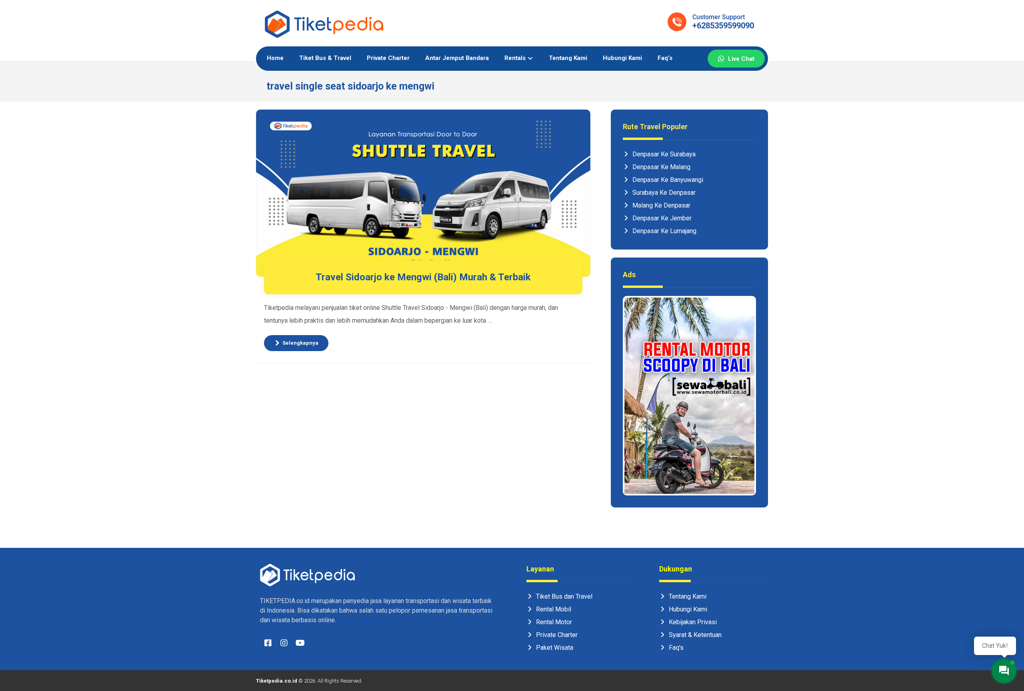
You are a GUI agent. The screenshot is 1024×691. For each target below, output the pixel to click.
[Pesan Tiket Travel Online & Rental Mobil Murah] (324, 24)
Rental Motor (554, 622)
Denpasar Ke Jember (662, 218)
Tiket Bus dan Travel (564, 596)
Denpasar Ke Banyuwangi (667, 180)
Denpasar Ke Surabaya (664, 154)
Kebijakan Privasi (693, 622)
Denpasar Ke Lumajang (664, 231)
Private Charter (557, 635)
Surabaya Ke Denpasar (664, 192)
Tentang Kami (687, 596)
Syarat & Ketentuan (695, 635)
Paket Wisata (554, 647)
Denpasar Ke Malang (661, 167)
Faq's (676, 647)
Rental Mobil (553, 609)
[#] (268, 645)
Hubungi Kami (688, 609)
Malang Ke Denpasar (661, 205)
